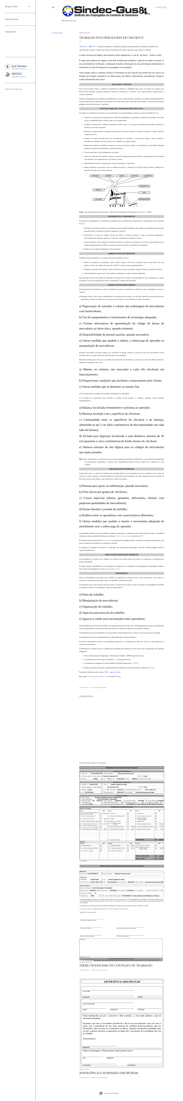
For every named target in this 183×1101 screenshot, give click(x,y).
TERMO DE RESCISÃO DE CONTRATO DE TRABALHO (115, 965)
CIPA (117, 659)
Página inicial (69, 21)
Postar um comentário (99, 970)
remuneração (107, 540)
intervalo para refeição (124, 536)
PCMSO (135, 663)
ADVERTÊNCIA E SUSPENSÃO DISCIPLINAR (108, 1073)
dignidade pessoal (114, 569)
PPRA (152, 668)
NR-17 (95, 46)
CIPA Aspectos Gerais (112, 672)
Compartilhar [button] (57, 33)
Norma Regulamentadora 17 (97, 676)
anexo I (85, 46)
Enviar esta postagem (99, 687)
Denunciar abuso (13, 89)
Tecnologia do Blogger (111, 1093)
